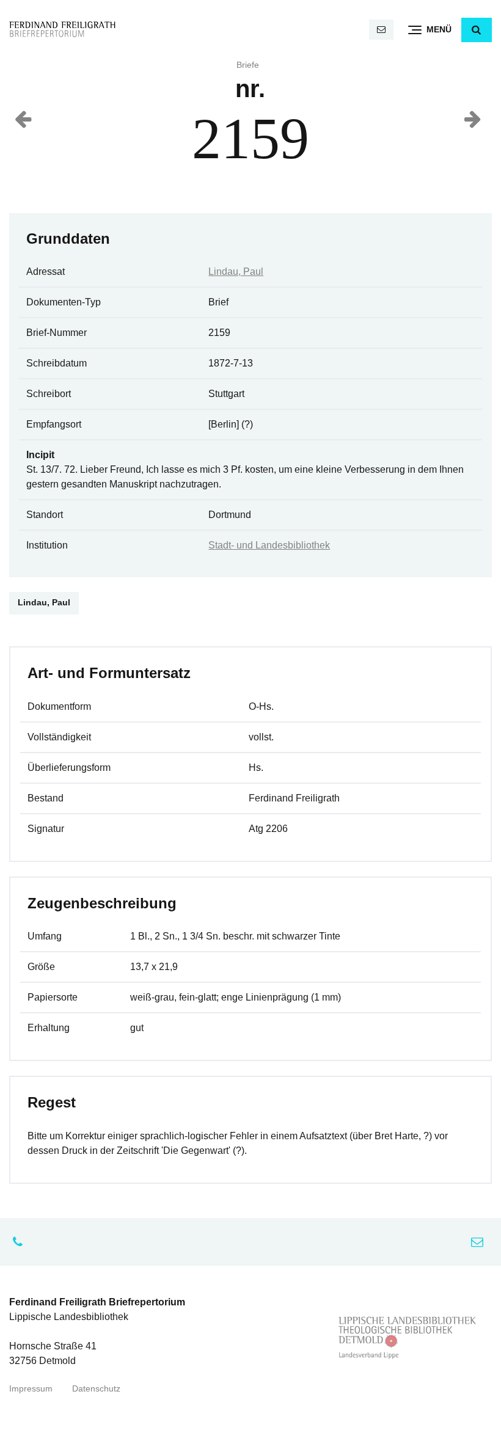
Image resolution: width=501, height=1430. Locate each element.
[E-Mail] (381, 30)
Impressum (31, 1388)
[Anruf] (20, 1242)
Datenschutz (96, 1388)
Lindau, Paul (235, 271)
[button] (476, 30)
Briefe (247, 65)
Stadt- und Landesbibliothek (269, 545)
